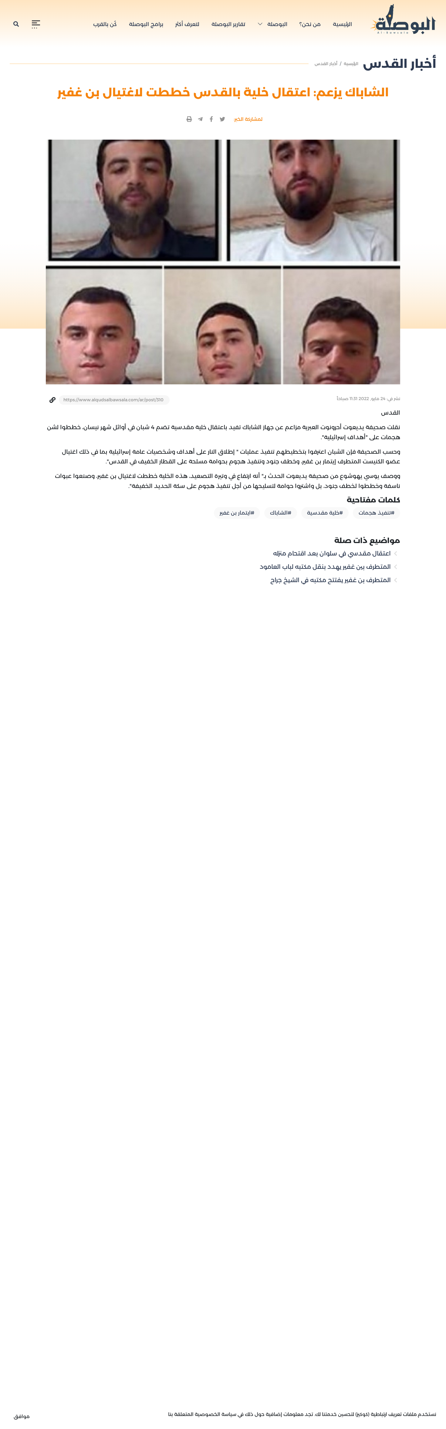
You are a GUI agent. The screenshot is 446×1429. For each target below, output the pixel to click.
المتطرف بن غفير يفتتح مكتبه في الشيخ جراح (331, 580)
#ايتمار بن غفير (237, 513)
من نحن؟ (310, 24)
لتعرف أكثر (187, 24)
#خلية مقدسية (325, 513)
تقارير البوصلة (228, 24)
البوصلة (276, 24)
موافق (21, 1416)
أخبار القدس (326, 63)
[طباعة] (189, 119)
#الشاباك (280, 513)
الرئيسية (342, 24)
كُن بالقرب (105, 24)
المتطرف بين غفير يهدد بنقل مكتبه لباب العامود (326, 566)
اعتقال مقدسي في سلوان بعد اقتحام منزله (332, 553)
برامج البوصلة (146, 24)
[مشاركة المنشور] (222, 119)
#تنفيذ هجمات (376, 513)
